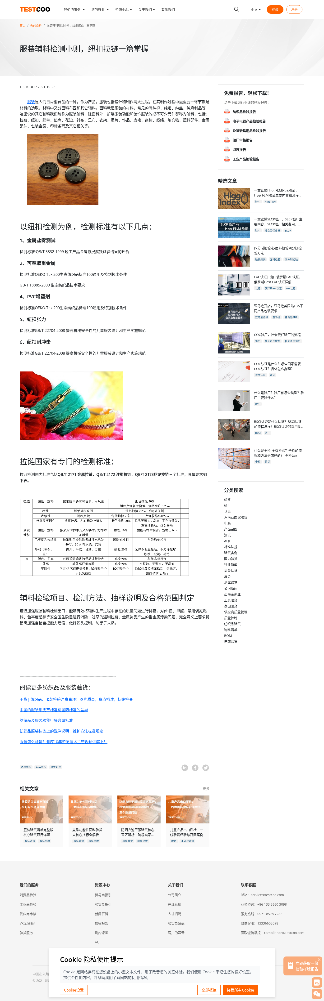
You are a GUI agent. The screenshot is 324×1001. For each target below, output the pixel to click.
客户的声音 (176, 932)
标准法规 (230, 547)
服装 (31, 101)
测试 (227, 535)
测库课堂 (230, 582)
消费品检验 (28, 895)
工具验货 (230, 600)
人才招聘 (174, 914)
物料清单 (230, 629)
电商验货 (230, 641)
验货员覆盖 (176, 923)
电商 (227, 523)
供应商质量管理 (235, 612)
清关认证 (230, 570)
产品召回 (230, 529)
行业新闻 (230, 564)
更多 (206, 788)
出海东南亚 (232, 594)
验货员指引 (103, 904)
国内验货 (230, 558)
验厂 (227, 505)
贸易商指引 (103, 895)
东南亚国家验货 (235, 517)
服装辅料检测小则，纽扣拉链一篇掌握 (71, 25)
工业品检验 (28, 904)
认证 (227, 511)
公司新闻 (230, 588)
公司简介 (174, 895)
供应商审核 (28, 914)
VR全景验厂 (28, 923)
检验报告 (101, 923)
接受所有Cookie (240, 990)
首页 (22, 25)
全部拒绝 (209, 990)
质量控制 (230, 618)
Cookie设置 (74, 990)
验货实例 (230, 552)
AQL (227, 541)
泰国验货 (230, 606)
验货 (227, 499)
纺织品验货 (232, 623)
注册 (294, 9)
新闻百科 (36, 25)
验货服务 (26, 932)
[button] (74, 9)
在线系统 (174, 904)
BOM (228, 635)
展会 (227, 576)
